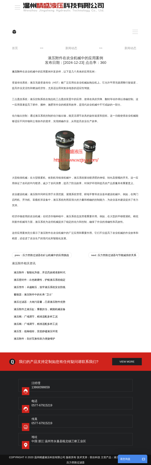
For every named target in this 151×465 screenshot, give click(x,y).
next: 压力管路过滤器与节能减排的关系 (113, 255)
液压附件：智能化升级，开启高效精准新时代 (39, 272)
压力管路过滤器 (75, 462)
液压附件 (17, 71)
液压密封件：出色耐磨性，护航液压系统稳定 (39, 279)
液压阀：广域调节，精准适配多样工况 (36, 316)
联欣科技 (95, 457)
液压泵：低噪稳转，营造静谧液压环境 (36, 331)
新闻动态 (71, 48)
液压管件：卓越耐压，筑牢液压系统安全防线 (39, 287)
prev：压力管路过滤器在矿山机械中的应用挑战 (42, 255)
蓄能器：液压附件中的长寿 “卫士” (33, 294)
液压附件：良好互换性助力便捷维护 (34, 338)
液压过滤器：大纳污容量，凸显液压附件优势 (39, 301)
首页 (15, 48)
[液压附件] (75, 149)
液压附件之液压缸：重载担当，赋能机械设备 (39, 309)
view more (127, 361)
